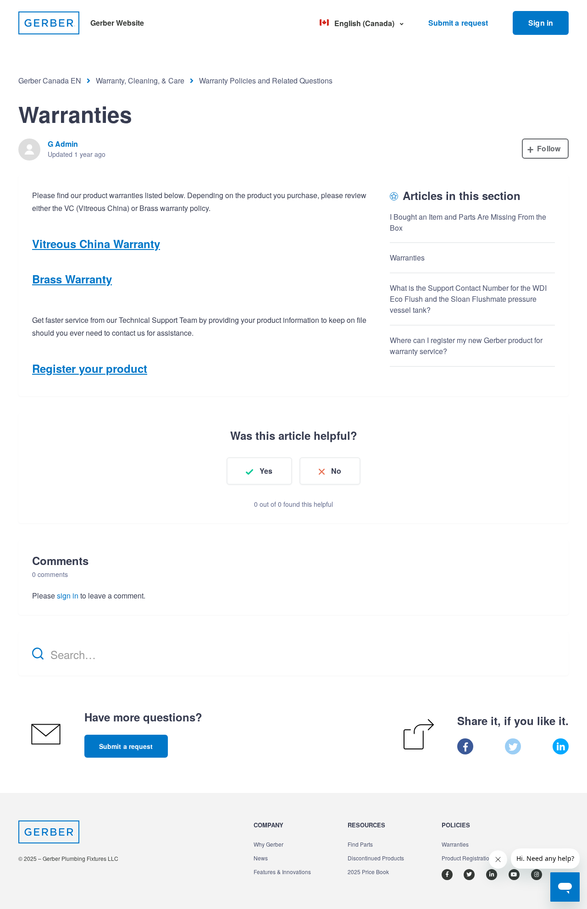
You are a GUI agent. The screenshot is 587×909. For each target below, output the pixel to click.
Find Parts (360, 844)
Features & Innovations (282, 872)
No (336, 471)
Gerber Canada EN (49, 80)
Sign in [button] (540, 22)
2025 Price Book (368, 872)
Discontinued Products (376, 858)
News (261, 858)
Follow (548, 148)
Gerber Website (117, 22)
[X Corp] (513, 746)
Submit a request (458, 22)
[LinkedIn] (561, 746)
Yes (266, 471)
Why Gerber (268, 844)
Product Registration (467, 858)
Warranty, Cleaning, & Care (140, 80)
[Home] (48, 22)
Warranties (407, 257)
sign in (67, 595)
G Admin (63, 144)
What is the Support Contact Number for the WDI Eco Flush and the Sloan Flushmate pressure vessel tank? (468, 299)
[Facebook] (465, 746)
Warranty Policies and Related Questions (265, 80)
